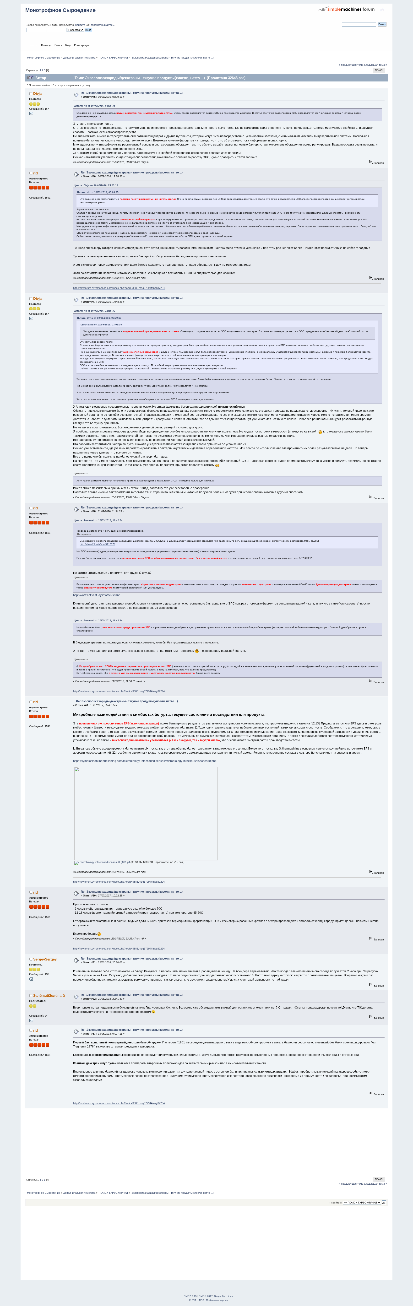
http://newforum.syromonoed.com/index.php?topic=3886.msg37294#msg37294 (119, 287)
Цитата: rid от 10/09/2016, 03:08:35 (94, 105)
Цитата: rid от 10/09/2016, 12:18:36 (94, 310)
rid (35, 173)
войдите (80, 24)
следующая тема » (375, 64)
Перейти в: (336, 1202)
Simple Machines (223, 1296)
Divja (37, 94)
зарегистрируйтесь (102, 24)
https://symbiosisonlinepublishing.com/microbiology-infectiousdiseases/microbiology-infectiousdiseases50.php (145, 761)
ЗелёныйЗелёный (49, 995)
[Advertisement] (168, 1142)
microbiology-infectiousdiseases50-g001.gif (104, 862)
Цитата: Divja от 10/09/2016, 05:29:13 (96, 185)
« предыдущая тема (351, 64)
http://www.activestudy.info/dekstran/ (96, 595)
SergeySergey (45, 959)
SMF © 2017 (206, 1296)
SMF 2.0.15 (190, 1296)
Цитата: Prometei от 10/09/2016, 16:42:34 (98, 520)
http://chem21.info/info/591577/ (97, 544)
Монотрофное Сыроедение (60, 10)
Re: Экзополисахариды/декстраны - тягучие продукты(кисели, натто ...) (132, 93)
